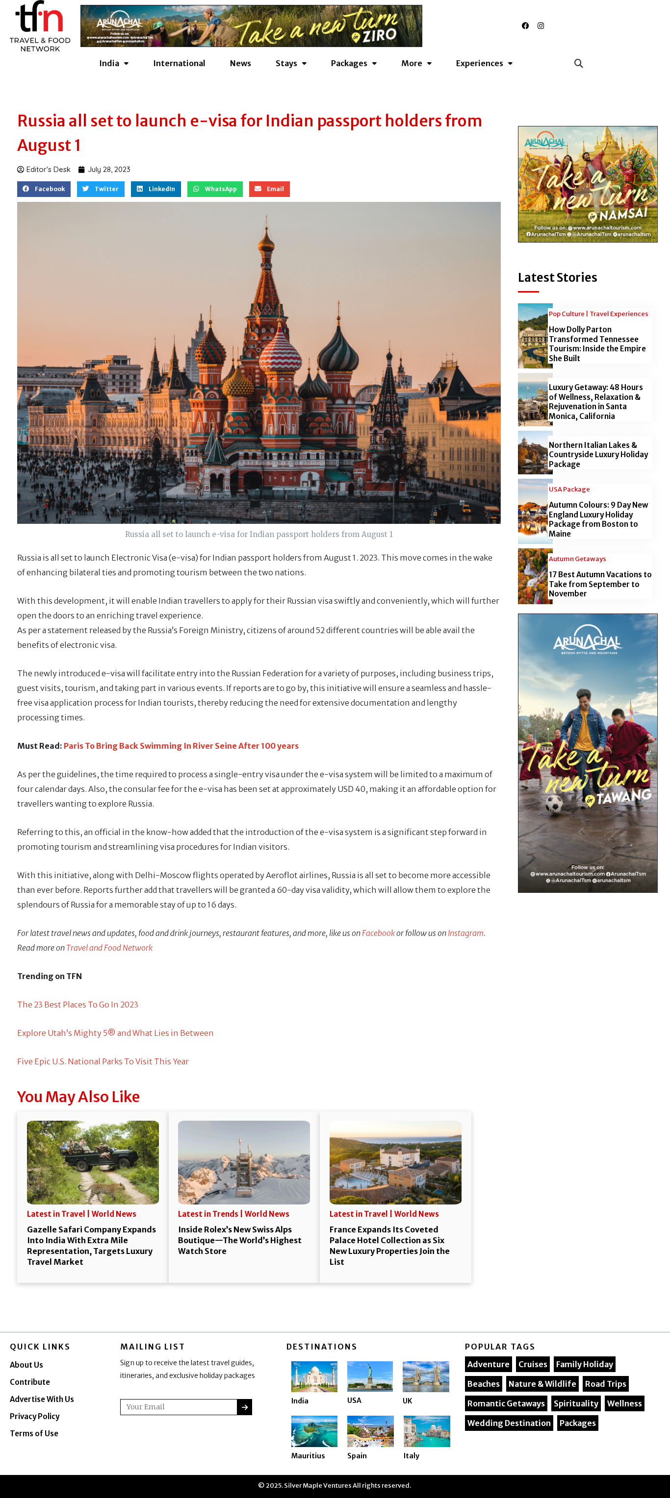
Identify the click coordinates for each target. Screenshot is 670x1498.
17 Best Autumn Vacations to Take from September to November (600, 584)
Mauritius (308, 1455)
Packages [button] (349, 63)
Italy (411, 1455)
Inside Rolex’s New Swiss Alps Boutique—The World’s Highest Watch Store (240, 1240)
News (240, 63)
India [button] (109, 63)
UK (407, 1401)
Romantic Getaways (506, 1403)
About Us (26, 1365)
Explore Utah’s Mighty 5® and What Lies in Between (115, 1033)
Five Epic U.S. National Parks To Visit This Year (103, 1061)
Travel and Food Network (109, 948)
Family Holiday (584, 1364)
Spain (357, 1455)
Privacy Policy (34, 1416)
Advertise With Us (42, 1399)
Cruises (532, 1364)
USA (354, 1400)
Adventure (488, 1364)
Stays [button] (286, 63)
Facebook (378, 933)
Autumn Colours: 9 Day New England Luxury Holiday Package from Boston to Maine (598, 519)
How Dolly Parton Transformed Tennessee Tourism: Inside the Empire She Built (597, 344)
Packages (578, 1423)
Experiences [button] (479, 63)
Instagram (466, 933)
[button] (578, 63)
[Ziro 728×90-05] (251, 25)
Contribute (30, 1382)
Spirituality (576, 1403)
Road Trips (605, 1384)
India (300, 1401)
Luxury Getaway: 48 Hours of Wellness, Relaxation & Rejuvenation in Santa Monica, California (596, 402)
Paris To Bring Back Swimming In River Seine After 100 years (181, 746)
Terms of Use (34, 1433)
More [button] (411, 63)
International (179, 63)
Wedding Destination (509, 1423)
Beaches (483, 1384)
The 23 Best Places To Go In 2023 (77, 1004)
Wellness (624, 1403)
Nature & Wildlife (542, 1384)
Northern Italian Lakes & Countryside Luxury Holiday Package (598, 455)
